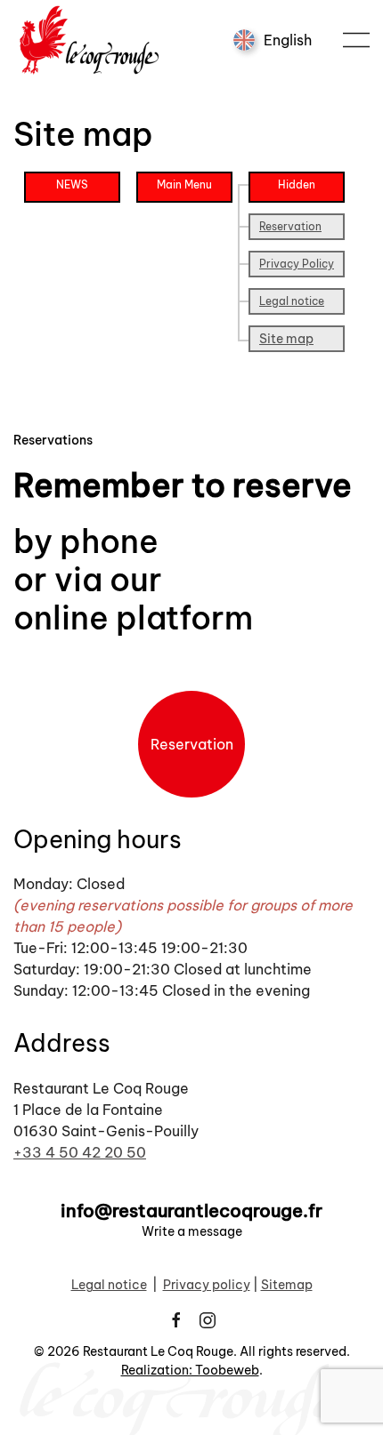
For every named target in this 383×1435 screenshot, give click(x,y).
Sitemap (287, 1285)
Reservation (290, 226)
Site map (286, 339)
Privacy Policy (296, 263)
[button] (356, 40)
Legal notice (291, 301)
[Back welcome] (91, 40)
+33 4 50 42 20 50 (79, 1152)
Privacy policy (206, 1285)
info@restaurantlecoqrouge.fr (191, 1210)
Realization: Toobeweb (190, 1370)
